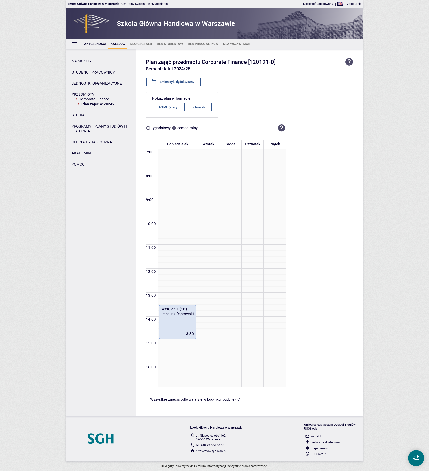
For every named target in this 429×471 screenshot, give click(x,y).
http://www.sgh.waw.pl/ (212, 451)
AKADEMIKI (81, 153)
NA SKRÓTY (82, 61)
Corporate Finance (94, 99)
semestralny (187, 128)
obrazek (199, 107)
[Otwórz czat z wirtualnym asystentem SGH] (416, 458)
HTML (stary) (169, 107)
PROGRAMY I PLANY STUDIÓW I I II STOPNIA (99, 129)
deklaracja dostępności (326, 442)
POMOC (78, 164)
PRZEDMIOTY (83, 94)
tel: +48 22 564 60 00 (210, 445)
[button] (281, 128)
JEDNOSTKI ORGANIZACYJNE (97, 83)
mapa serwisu (320, 448)
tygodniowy (161, 128)
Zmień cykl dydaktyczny (176, 82)
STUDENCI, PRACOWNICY (93, 72)
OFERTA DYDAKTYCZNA (92, 142)
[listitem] (95, 44)
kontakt (316, 436)
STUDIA (78, 115)
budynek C (231, 399)
